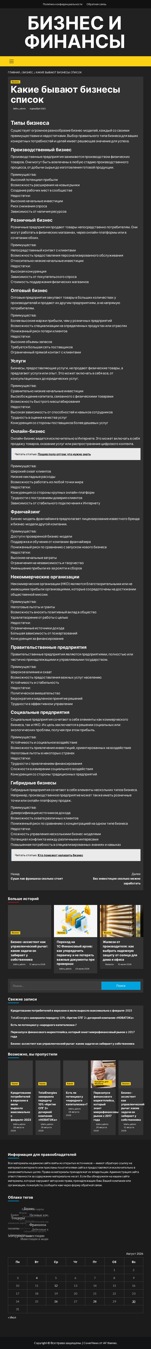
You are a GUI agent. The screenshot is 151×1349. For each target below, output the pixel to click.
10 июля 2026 (124, 964)
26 (56, 1301)
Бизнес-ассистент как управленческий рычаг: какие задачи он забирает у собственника (29, 950)
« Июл (12, 1317)
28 (94, 1301)
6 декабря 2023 (38, 108)
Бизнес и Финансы (74, 32)
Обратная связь (96, 4)
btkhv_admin (19, 108)
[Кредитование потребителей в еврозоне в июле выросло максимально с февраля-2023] (20, 1074)
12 (56, 1285)
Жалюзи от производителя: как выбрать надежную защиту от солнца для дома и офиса (120, 950)
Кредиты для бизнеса (101, 1082)
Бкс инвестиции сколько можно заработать (117, 878)
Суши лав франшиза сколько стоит (37, 876)
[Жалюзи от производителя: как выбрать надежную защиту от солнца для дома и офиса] (121, 921)
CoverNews (91, 1343)
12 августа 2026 (37, 964)
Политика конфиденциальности (62, 4)
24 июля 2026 (82, 968)
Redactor (109, 964)
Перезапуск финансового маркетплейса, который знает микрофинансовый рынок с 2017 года (73, 1034)
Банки (15, 1083)
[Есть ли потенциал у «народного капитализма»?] (75, 1074)
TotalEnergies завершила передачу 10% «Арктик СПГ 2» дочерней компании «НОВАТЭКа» (72, 1017)
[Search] (139, 61)
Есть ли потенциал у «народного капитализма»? (44, 1024)
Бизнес (15, 81)
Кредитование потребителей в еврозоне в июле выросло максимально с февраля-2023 (71, 1010)
